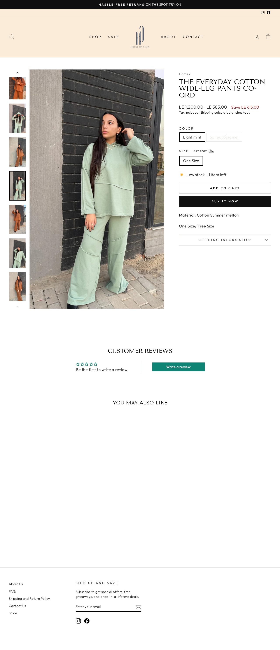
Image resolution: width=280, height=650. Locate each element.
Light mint (192, 137)
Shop (95, 37)
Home (183, 74)
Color (186, 128)
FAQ (12, 591)
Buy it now (225, 201)
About (168, 37)
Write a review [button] (178, 367)
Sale (113, 37)
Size (193, 151)
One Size (191, 160)
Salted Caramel (224, 137)
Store (13, 613)
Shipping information (225, 240)
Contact (193, 37)
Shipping (207, 112)
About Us (16, 584)
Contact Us (17, 606)
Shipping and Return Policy (29, 598)
